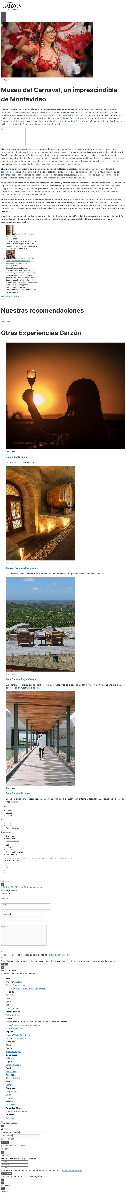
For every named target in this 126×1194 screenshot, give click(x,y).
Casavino (10, 1118)
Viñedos (9, 813)
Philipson (10, 1058)
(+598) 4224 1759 (9, 887)
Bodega (9, 815)
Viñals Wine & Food (22, 1035)
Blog (7, 845)
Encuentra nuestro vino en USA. (31, 988)
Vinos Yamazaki (13, 1065)
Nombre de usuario (10, 1132)
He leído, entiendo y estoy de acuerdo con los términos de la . (42, 1170)
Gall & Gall (11, 995)
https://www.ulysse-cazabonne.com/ (23, 1025)
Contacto (9, 849)
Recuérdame (9, 1139)
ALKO (8, 1045)
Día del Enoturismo (16, 457)
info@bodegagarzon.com (32, 887)
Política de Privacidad (10, 860)
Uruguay (9, 810)
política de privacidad (57, 955)
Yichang (9, 1085)
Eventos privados (12, 841)
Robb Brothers (12, 1015)
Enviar (4, 964)
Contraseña (6, 1135)
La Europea (11, 1104)
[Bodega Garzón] (12, 10)
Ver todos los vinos (10, 296)
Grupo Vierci (12, 1091)
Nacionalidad (7, 914)
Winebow (17, 982)
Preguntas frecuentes (14, 852)
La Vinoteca (11, 1098)
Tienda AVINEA (13, 1078)
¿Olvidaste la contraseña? (13, 1145)
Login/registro (11, 854)
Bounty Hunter (19, 985)
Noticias (9, 847)
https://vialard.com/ (15, 1028)
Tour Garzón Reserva (18, 793)
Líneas (8, 823)
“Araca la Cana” (72, 164)
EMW (8, 1002)
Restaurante (10, 838)
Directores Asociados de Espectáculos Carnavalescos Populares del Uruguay (55, 115)
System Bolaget (13, 1051)
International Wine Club (17, 1111)
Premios (9, 826)
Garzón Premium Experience (22, 568)
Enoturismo (10, 836)
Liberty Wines (12, 1008)
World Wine (11, 1071)
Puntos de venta (12, 828)
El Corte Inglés (20, 1038)
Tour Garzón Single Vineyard (22, 679)
